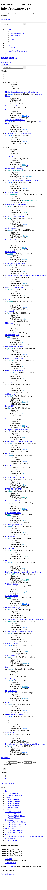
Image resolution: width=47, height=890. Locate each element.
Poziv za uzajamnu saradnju (14, 358)
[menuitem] (17, 33)
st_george (10, 372)
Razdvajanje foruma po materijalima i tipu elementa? (23, 572)
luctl (8, 337)
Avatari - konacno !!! (12, 643)
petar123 (10, 206)
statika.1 (10, 265)
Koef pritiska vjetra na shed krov (16, 430)
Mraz (24, 509)
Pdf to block (9, 465)
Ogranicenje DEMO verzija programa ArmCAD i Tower (24, 619)
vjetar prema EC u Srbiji (13, 513)
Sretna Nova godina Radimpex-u (16, 679)
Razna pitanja (9, 57)
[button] (6, 79)
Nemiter (10, 289)
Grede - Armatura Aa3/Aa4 (14, 216)
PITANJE (8, 560)
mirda (9, 515)
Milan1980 (11, 574)
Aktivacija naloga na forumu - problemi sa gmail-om (23, 180)
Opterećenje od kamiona (13, 525)
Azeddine (10, 360)
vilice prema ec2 (11, 732)
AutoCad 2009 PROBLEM (14, 477)
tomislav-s (10, 657)
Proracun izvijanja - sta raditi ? (15, 370)
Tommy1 (25, 402)
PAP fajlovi (9, 453)
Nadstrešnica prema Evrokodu (15, 204)
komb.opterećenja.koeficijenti (15, 264)
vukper (9, 491)
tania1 (9, 218)
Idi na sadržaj (5, 19)
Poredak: (20, 762)
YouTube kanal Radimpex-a (15, 120)
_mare (9, 325)
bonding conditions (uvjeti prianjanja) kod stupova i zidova (25, 275)
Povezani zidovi (10, 252)
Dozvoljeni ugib (10, 536)
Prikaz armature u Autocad (14, 347)
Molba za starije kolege (13, 335)
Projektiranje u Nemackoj (14, 169)
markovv (10, 550)
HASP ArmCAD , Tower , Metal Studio (19, 441)
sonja (9, 467)
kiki (8, 408)
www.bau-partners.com (15, 171)
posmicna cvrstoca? (12, 655)
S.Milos (10, 254)
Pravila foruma (6, 62)
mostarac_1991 (27, 177)
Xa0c (9, 242)
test (6, 667)
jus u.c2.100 (9, 406)
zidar (9, 420)
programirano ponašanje (13, 418)
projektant (10, 562)
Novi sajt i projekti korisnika (15, 106)
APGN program (10, 228)
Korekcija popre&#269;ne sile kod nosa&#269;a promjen (25, 744)
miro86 (9, 704)
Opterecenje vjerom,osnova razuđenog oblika (21, 631)
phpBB (12, 866)
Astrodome (26, 414)
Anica (24, 295)
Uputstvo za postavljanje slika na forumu (19, 133)
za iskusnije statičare (12, 394)
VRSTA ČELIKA (11, 584)
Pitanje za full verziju (12, 608)
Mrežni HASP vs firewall (14, 714)
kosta (9, 313)
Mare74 (10, 455)
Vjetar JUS (9, 382)
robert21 (10, 230)
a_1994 (10, 301)
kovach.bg (11, 621)
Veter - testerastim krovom (14, 240)
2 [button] (5, 77)
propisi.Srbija (9, 311)
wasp (24, 568)
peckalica (10, 349)
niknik (9, 159)
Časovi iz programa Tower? (14, 287)
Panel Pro (8, 702)
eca (23, 343)
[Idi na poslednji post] (28, 102)
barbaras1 (10, 746)
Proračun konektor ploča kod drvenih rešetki (20, 501)
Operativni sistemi (11, 596)
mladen (9, 479)
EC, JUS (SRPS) (11, 691)
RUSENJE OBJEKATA (13, 489)
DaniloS (10, 396)
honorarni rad (10, 548)
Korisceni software (11, 192)
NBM (24, 473)
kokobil (10, 681)
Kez (8, 432)
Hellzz (9, 633)
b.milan (10, 94)
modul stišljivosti (11, 157)
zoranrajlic (11, 443)
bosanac (10, 669)
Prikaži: (5, 762)
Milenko (10, 693)
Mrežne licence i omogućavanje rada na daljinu (21, 92)
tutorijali (8, 299)
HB (8, 734)
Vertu (9, 598)
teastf (9, 538)
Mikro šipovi (9, 323)
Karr (9, 384)
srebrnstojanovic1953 (14, 194)
